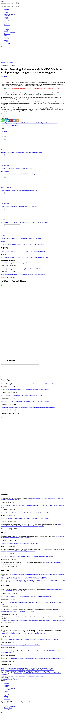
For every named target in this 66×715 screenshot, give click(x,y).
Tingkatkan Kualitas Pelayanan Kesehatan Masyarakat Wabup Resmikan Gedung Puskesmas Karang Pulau (36, 580)
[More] (17, 120)
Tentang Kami (8, 708)
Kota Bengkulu (9, 62)
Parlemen (6, 18)
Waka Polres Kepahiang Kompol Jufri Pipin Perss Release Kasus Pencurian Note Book (24, 257)
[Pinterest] (11, 120)
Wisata (6, 22)
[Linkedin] (8, 120)
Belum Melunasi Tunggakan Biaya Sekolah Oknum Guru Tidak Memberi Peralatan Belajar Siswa (27, 668)
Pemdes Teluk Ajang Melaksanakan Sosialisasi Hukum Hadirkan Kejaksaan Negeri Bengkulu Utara (28, 407)
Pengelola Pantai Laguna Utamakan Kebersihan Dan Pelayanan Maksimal (33, 550)
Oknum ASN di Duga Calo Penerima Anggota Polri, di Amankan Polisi (20, 263)
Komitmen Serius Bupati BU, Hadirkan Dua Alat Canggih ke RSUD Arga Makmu (23, 577)
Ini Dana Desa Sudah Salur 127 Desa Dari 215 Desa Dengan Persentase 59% (28, 512)
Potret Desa (7, 15)
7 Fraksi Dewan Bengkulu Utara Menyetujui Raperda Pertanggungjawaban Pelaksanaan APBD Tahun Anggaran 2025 (33, 620)
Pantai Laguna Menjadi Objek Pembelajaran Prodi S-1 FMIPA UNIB (19, 543)
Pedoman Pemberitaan (10, 706)
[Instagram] (5, 120)
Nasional (6, 11)
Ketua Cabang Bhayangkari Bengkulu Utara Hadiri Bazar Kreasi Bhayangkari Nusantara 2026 (26, 633)
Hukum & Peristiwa (9, 14)
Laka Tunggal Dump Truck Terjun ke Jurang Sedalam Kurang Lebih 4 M (21, 269)
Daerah (6, 12)
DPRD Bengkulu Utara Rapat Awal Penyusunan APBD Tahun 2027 (30, 610)
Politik (6, 17)
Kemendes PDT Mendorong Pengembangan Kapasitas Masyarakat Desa (20, 645)
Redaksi (6, 705)
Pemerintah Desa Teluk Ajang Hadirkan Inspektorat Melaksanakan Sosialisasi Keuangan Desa (26, 401)
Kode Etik (7, 709)
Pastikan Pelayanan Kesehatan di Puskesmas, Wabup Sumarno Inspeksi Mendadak (29, 582)
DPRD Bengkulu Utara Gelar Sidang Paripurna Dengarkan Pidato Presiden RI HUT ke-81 (31, 596)
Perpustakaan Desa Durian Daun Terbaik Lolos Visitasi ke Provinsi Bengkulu (28, 389)
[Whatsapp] (2, 120)
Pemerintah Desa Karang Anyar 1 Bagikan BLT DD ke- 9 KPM (24, 395)
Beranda (6, 9)
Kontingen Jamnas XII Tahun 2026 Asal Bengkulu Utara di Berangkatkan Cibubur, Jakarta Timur (27, 670)
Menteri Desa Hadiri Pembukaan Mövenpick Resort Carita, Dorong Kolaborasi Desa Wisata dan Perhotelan (36, 658)
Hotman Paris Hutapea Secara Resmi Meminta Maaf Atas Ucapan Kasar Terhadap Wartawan (33, 639)
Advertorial (7, 25)
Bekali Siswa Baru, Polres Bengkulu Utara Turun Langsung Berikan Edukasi (28, 671)
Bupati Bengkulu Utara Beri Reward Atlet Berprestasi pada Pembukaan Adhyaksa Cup (31, 525)
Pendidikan (7, 20)
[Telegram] (14, 120)
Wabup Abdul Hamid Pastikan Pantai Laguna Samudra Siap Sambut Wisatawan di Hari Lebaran (27, 556)
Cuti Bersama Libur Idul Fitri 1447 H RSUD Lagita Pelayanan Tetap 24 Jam (27, 518)
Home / (3, 62)
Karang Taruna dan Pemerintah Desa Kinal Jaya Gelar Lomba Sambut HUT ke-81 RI (30, 384)
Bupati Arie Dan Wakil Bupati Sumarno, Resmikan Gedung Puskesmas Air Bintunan (24, 578)
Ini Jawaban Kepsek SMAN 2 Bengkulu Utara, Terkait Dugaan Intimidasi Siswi (22, 676)
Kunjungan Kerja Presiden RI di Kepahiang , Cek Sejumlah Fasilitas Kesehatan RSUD (24, 251)
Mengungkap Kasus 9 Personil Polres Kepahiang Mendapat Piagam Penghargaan (23, 274)
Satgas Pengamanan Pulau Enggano (10, 125)
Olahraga (6, 23)
